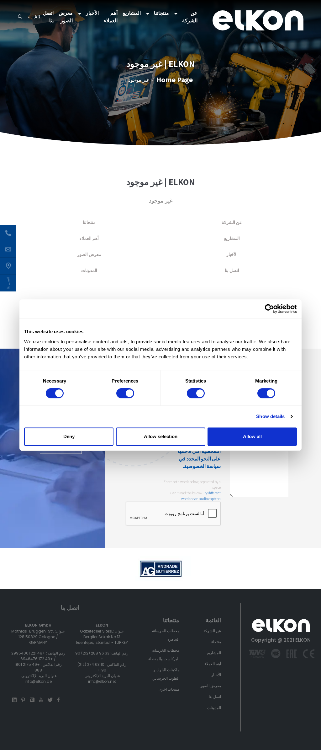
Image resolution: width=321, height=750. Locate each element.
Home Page (174, 79)
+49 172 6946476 (36, 658)
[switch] (125, 393)
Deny (69, 436)
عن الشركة (189, 17)
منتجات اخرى (169, 689)
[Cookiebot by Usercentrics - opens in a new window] (269, 308)
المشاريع (132, 13)
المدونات (89, 270)
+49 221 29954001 (28, 653)
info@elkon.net (102, 681)
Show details (270, 416)
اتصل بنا (48, 17)
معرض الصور (66, 17)
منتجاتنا (161, 13)
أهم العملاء (111, 17)
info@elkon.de (38, 681)
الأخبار (92, 13)
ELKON (303, 640)
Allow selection (160, 436)
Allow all (252, 436)
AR (37, 17)
